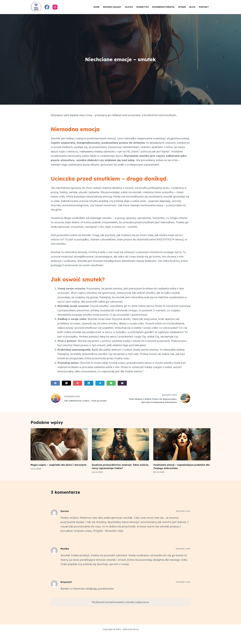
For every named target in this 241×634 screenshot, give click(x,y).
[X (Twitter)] (66, 383)
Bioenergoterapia (163, 7)
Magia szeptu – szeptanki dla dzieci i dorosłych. (59, 464)
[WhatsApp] (111, 383)
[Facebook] (46, 7)
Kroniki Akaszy (112, 7)
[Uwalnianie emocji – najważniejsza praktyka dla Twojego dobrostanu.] (181, 444)
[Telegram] (99, 383)
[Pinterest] (77, 383)
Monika (65, 548)
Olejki (129, 7)
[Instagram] (55, 7)
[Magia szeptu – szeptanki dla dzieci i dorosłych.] (59, 444)
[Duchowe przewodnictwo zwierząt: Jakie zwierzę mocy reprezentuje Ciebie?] (120, 444)
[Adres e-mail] (122, 383)
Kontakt (204, 7)
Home (96, 7)
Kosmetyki (142, 7)
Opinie (182, 7)
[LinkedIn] (88, 383)
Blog (192, 7)
